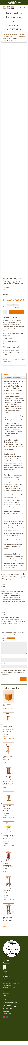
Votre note (4, 638)
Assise (4, 307)
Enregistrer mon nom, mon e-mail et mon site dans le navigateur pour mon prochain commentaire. (13, 673)
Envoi (23, 679)
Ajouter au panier (16, 312)
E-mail (3, 664)
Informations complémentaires (12, 377)
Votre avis (4, 640)
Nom (3, 657)
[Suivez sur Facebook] (7, 1017)
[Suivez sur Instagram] (4, 1017)
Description (7, 374)
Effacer (17, 307)
